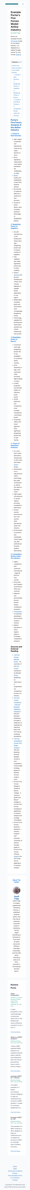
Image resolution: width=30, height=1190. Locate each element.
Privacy (15, 1173)
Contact (15, 1180)
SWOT (12, 1042)
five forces (14, 41)
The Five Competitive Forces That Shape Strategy (18, 743)
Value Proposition (15, 994)
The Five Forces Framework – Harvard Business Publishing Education (17, 704)
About (15, 1166)
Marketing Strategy (15, 999)
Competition (18, 611)
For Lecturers (15, 1178)
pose (15, 464)
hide (20, 62)
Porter (16, 675)
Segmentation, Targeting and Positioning (14, 1002)
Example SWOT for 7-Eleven (16, 1077)
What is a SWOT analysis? (16, 1038)
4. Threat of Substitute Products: (17, 102)
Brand (16, 175)
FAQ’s (15, 1169)
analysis (18, 54)
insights (16, 856)
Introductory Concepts (16, 997)
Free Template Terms (15, 1175)
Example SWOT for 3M (16, 1118)
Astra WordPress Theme (15, 1189)
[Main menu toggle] (23, 4)
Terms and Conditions (15, 1171)
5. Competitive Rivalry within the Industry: (17, 111)
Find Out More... (16, 1032)
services (16, 275)
